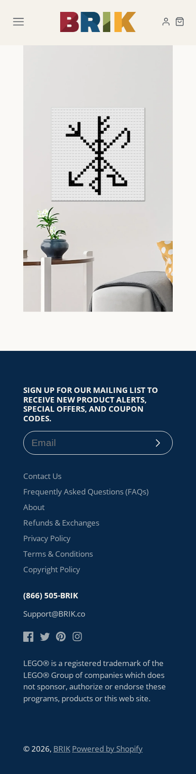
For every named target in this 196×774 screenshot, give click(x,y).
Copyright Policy (51, 569)
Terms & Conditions (58, 553)
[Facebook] (28, 636)
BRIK (61, 748)
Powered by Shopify (107, 748)
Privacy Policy (47, 538)
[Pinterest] (61, 636)
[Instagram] (77, 636)
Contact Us (42, 476)
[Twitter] (45, 636)
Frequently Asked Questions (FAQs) (86, 491)
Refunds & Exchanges (61, 522)
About (34, 507)
